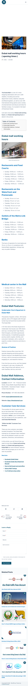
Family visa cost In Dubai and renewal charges (13, 606)
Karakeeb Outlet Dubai (11, 459)
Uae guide (10, 59)
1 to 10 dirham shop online (12, 471)
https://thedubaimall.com (15, 400)
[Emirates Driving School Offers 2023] (14, 633)
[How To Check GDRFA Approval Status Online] (14, 615)
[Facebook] (6, 509)
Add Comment (6, 544)
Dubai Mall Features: (9, 125)
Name (4, 531)
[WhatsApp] (22, 509)
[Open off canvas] (25, 2)
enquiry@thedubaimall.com (14, 396)
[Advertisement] (14, 19)
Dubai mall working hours (10, 123)
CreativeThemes (5, 684)
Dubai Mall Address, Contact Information (12, 128)
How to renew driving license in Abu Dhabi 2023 (14, 658)
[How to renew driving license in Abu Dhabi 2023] (14, 650)
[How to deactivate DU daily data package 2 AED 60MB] (14, 667)
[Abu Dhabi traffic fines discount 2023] (14, 581)
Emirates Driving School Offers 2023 (11, 641)
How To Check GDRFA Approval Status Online (13, 624)
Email (4, 535)
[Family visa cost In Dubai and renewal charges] (14, 598)
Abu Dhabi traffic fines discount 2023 (11, 589)
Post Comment (6, 563)
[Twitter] (14, 509)
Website (4, 539)
